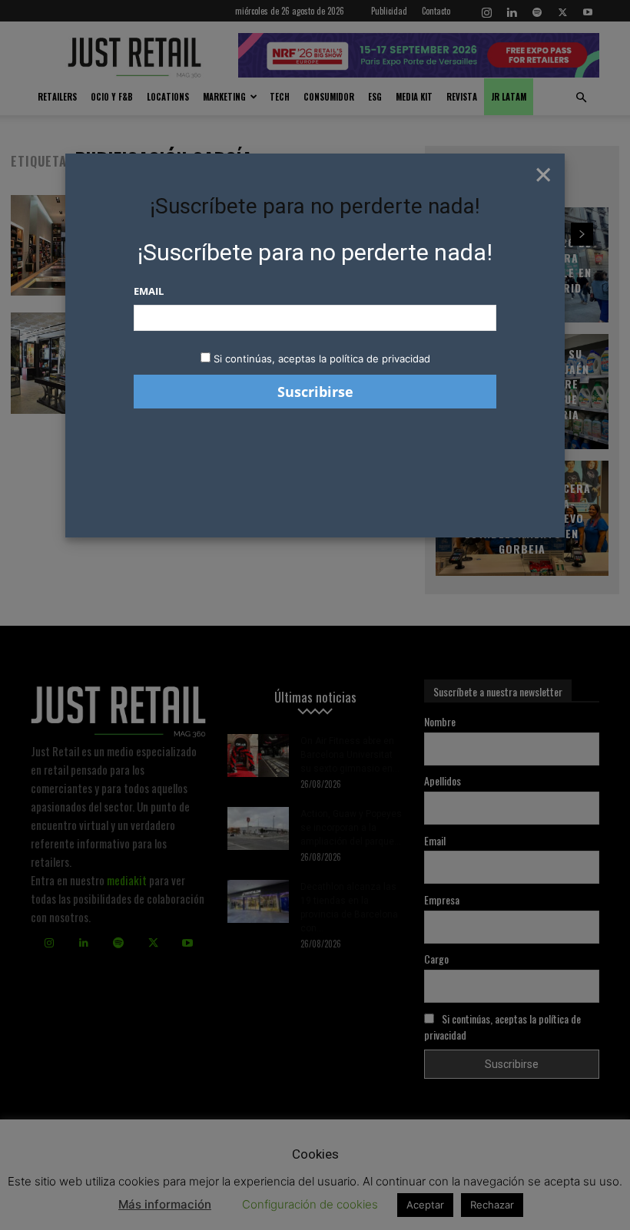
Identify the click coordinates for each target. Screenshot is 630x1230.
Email (149, 291)
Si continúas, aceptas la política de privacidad (322, 358)
